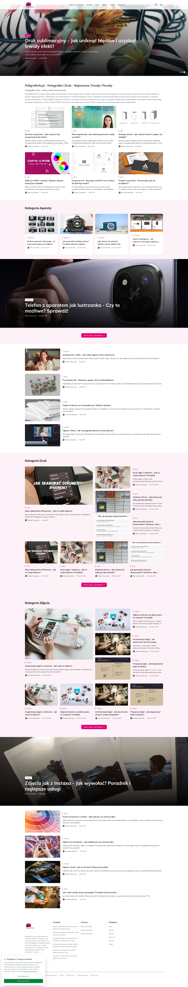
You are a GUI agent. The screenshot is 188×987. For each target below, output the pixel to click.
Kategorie (113, 922)
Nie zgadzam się (23, 976)
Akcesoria (121, 5)
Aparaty (89, 5)
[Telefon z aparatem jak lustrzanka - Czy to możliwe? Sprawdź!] (94, 293)
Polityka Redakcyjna (82, 975)
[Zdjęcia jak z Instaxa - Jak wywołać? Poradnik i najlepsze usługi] (94, 771)
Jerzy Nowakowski (87, 930)
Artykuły (56, 922)
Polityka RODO (70, 975)
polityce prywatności (30, 971)
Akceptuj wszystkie (23, 981)
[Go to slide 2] (182, 72)
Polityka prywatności (51, 975)
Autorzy (84, 922)
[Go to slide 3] (184, 72)
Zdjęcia (104, 5)
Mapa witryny (94, 975)
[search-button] (156, 5)
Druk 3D (111, 941)
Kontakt (61, 975)
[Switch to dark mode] (161, 4)
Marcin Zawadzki (30, 794)
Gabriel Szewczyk (30, 58)
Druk (97, 5)
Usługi (112, 5)
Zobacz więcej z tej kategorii (93, 335)
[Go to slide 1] (180, 72)
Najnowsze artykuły (76, 5)
